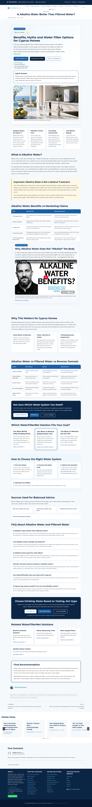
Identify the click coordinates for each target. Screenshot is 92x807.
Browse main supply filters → (67, 639)
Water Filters (30, 778)
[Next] (88, 728)
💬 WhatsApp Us (12, 796)
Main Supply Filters (31, 791)
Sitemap (65, 803)
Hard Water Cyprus (41, 695)
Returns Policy (50, 791)
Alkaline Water (14, 695)
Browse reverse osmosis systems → (45, 447)
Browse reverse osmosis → (19, 642)
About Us (49, 786)
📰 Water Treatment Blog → (73, 789)
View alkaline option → (18, 654)
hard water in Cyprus (21, 343)
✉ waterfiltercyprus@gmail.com (14, 789)
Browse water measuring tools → (69, 445)
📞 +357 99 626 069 (12, 787)
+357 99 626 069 (13, 2)
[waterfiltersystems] (12, 687)
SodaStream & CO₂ (31, 782)
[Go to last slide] (4, 728)
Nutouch (68, 784)
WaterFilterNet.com (32, 803)
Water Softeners (31, 776)
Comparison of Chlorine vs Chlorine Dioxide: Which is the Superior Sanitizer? (24, 706)
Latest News (46, 11)
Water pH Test (23, 697)
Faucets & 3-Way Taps (32, 790)
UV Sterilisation (30, 786)
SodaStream (69, 776)
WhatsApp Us (34, 414)
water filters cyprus (15, 697)
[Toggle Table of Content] (26, 33)
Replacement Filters (31, 788)
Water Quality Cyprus (32, 697)
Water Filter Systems (51, 784)
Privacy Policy (56, 803)
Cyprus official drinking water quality (21, 516)
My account (68, 2)
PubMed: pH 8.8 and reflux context (68, 508)
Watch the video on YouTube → (22, 300)
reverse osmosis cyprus (63, 695)
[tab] (43, 738)
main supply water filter (66, 471)
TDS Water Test (73, 695)
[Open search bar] (83, 7)
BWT (68, 778)
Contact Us (76, 6)
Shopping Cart (81, 2)
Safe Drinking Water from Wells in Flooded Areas (57, 725)
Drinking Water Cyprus (23, 695)
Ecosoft (68, 782)
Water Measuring (31, 793)
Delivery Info (50, 790)
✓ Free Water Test (30, 611)
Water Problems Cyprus (52, 774)
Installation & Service (51, 780)
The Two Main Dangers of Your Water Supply (78, 725)
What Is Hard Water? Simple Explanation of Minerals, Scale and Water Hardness (66, 706)
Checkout (74, 2)
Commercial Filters (31, 784)
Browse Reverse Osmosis (37, 58)
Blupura (68, 786)
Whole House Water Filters (53, 782)
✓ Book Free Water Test (21, 58)
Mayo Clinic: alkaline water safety (21, 508)
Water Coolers (30, 780)
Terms (61, 803)
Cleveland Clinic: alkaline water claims (43, 509)
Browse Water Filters (45, 611)
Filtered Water (33, 695)
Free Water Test (50, 778)
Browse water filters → (18, 446)
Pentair (68, 780)
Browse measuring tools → (43, 638)
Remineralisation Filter (52, 695)
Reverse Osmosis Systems (33, 774)
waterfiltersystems (12, 17)
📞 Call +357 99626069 (53, 58)
